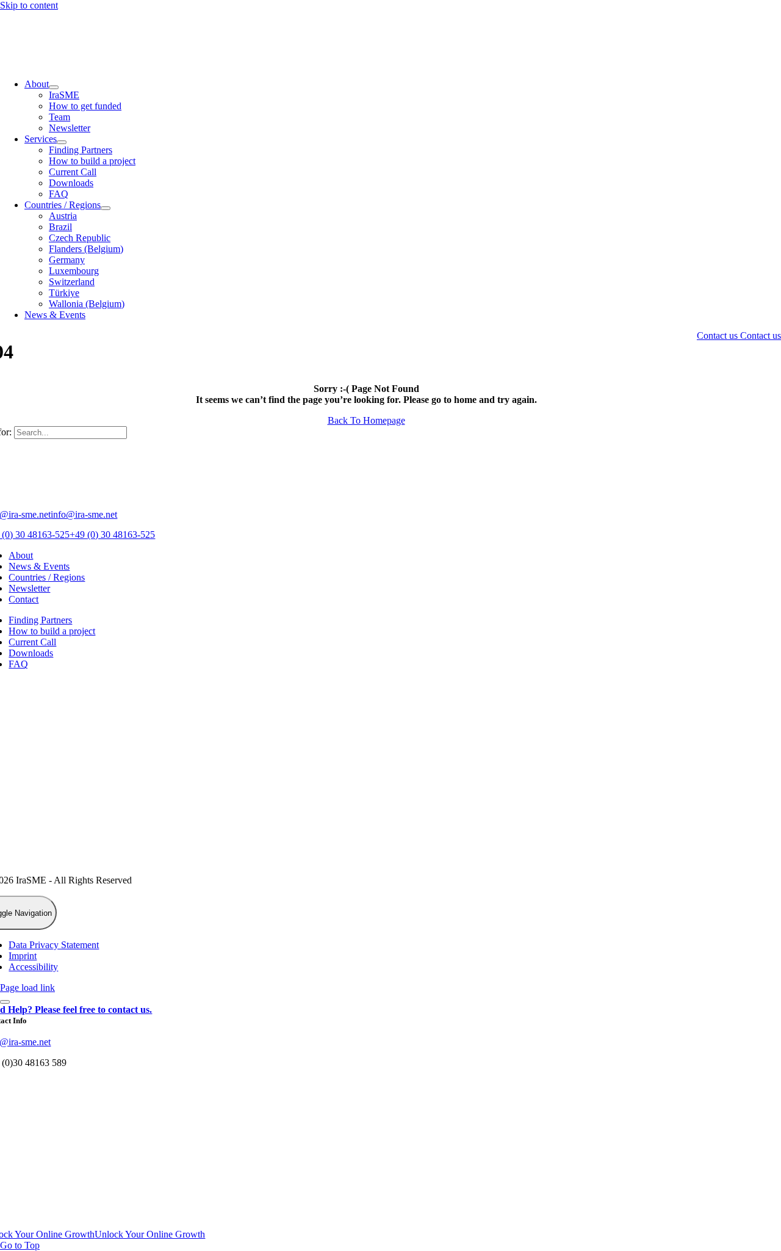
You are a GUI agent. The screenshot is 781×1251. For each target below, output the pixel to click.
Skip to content (29, 5)
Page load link (27, 987)
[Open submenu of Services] (62, 142)
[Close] (5, 1002)
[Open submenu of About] (54, 87)
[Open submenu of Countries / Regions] (105, 208)
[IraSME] (91, 63)
